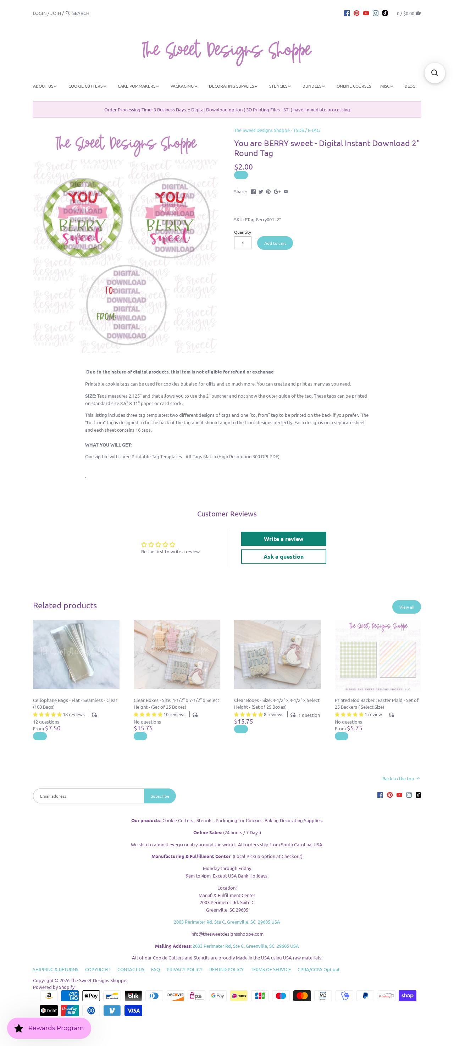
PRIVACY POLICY (185, 969)
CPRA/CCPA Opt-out (319, 969)
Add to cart (275, 243)
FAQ (155, 969)
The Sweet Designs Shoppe (98, 980)
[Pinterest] (356, 13)
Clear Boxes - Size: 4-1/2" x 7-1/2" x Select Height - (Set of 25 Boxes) (176, 703)
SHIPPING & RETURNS (55, 969)
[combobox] (92, 13)
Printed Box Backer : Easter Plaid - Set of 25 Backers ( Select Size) (377, 703)
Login (39, 13)
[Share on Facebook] (253, 191)
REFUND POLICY (226, 969)
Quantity (242, 231)
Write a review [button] (284, 538)
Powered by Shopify (53, 987)
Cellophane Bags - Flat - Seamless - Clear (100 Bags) (75, 703)
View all (406, 607)
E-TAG (314, 130)
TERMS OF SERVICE (271, 969)
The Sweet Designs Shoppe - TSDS (269, 130)
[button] (435, 73)
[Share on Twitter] (261, 191)
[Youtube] (366, 13)
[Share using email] (285, 191)
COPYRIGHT (97, 969)
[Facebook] (347, 13)
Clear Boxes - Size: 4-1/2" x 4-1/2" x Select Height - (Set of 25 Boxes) (277, 703)
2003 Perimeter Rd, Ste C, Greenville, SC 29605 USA (227, 922)
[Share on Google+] (277, 191)
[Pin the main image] (268, 191)
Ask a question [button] (284, 556)
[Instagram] (375, 13)
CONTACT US (130, 969)
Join (55, 13)
